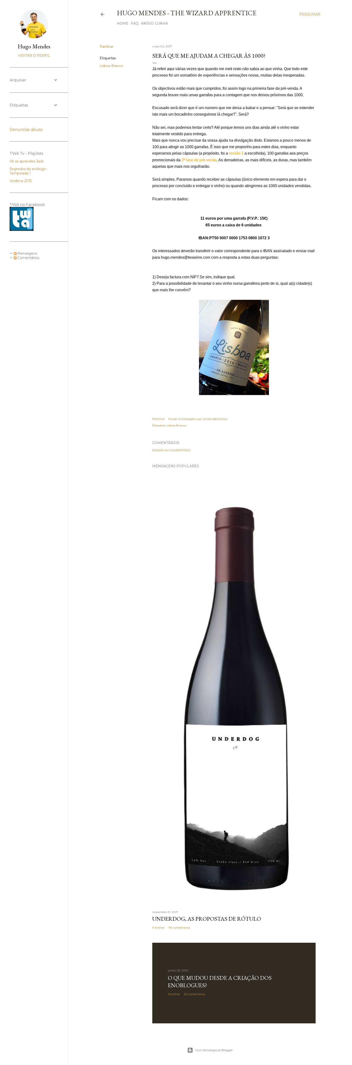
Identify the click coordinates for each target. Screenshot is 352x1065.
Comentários (28, 258)
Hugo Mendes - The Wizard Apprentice (186, 13)
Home (122, 23)
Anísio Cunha (154, 23)
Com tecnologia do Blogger (214, 1050)
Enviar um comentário (171, 450)
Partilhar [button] (107, 47)
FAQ (134, 23)
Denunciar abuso (26, 129)
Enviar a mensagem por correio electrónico (197, 419)
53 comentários (194, 994)
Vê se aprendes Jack (27, 161)
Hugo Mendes (34, 46)
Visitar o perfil (34, 55)
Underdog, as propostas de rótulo (206, 918)
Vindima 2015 (21, 181)
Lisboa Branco (111, 66)
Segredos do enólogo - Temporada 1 (29, 171)
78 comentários (179, 927)
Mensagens (27, 253)
